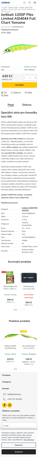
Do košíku (19, 85)
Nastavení (19, 445)
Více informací (29, 440)
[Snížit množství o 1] (24, 77)
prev (2, 279)
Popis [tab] (11, 104)
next (36, 279)
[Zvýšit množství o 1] (35, 77)
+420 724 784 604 (14, 399)
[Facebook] (4, 405)
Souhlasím (19, 452)
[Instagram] (9, 405)
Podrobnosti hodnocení (9, 29)
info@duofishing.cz (14, 394)
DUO (9, 32)
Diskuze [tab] (26, 104)
